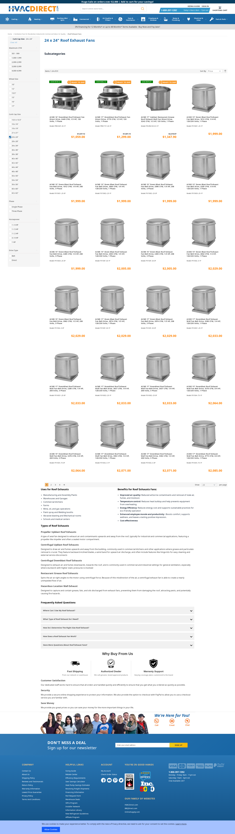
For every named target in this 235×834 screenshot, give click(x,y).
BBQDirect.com (131, 808)
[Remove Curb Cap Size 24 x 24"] (11, 39)
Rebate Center (71, 774)
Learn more (181, 824)
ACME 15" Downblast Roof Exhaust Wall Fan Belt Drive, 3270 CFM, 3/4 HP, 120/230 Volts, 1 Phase (204, 388)
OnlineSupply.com (132, 812)
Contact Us (26, 771)
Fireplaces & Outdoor (153, 19)
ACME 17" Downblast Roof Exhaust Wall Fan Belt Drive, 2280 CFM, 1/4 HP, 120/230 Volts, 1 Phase (204, 321)
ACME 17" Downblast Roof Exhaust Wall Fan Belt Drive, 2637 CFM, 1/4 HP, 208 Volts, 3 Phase (158, 388)
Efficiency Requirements (75, 778)
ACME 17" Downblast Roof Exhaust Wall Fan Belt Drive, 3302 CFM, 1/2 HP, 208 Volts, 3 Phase (158, 456)
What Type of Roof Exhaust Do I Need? (61, 619)
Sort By (203, 71)
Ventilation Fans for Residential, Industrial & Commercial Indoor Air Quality (40, 34)
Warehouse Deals (73, 799)
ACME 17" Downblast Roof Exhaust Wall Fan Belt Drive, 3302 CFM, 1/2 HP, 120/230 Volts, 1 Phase (112, 456)
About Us (25, 774)
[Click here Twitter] (121, 780)
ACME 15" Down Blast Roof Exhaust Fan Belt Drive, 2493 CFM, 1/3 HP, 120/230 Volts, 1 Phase (111, 254)
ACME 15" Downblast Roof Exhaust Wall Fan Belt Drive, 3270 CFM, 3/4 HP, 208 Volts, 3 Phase (67, 456)
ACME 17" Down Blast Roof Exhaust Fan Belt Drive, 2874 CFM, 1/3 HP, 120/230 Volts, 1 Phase (111, 321)
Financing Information (75, 792)
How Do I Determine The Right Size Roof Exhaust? (66, 627)
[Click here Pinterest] (115, 780)
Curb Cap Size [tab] (15, 114)
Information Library (74, 810)
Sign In (205, 6)
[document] (117, 827)
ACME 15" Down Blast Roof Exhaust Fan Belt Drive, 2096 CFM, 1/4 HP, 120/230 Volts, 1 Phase (111, 186)
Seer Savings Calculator (75, 781)
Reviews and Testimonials (32, 781)
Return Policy (27, 785)
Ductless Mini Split (62, 19)
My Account (106, 771)
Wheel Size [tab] (13, 79)
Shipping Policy (28, 778)
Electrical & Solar (198, 19)
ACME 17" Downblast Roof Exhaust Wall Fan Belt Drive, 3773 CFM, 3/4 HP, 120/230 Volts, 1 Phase (204, 456)
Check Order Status (109, 774)
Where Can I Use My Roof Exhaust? (59, 610)
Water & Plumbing (176, 19)
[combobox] (114, 9)
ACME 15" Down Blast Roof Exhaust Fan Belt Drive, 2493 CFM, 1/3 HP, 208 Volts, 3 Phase (157, 254)
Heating (37, 19)
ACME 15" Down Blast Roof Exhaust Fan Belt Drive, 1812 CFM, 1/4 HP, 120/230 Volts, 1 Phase (202, 119)
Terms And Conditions (31, 799)
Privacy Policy (27, 796)
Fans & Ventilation (130, 19)
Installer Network (73, 806)
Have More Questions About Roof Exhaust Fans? (65, 645)
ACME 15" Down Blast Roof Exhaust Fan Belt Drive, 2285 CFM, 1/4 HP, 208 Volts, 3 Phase (66, 254)
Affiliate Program (72, 817)
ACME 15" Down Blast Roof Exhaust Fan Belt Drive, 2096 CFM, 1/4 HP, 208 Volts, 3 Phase (157, 186)
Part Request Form (73, 796)
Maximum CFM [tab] (15, 48)
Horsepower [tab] (14, 219)
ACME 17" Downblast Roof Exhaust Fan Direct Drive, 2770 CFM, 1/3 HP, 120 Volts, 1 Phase (112, 119)
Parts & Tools (221, 19)
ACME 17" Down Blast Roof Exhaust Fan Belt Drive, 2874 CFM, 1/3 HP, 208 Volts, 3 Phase (157, 321)
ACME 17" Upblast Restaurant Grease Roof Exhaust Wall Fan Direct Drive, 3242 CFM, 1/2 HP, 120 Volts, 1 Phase (157, 119)
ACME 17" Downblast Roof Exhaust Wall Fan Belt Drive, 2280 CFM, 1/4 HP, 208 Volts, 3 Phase (67, 388)
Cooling (14, 19)
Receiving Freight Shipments (77, 788)
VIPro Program (71, 803)
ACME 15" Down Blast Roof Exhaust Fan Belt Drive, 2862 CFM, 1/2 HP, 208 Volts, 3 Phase (66, 321)
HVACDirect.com (131, 805)
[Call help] (156, 722)
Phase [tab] (11, 201)
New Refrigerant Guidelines (77, 813)
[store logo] (33, 9)
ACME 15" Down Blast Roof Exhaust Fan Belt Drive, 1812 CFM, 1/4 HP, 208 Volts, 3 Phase (66, 186)
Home (10, 34)
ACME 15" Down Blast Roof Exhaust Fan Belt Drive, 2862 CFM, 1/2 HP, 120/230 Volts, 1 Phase (202, 254)
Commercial (84, 19)
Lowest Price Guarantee (31, 792)
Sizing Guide (194, 6)
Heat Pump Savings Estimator (78, 785)
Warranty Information (31, 788)
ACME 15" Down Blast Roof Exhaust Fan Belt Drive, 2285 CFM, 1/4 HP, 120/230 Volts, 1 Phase (202, 186)
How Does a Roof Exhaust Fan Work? (59, 636)
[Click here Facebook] (103, 780)
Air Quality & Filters (108, 19)
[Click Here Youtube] (109, 780)
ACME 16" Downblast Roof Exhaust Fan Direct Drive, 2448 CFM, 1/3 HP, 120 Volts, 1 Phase (67, 119)
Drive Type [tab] (13, 250)
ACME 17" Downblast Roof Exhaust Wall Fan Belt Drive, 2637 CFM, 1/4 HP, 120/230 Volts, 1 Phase (112, 388)
